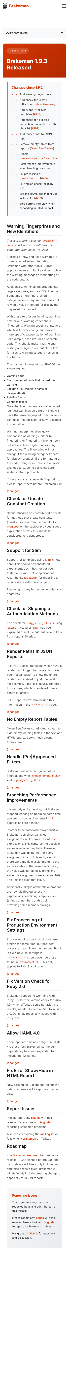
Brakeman (19, 6)
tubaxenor (31, 577)
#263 (38, 198)
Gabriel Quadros (43, 104)
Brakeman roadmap (26, 1155)
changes (13, 491)
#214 (37, 114)
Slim (48, 559)
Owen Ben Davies (42, 148)
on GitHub (31, 1233)
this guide (44, 1122)
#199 (35, 128)
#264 (44, 178)
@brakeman (28, 1138)
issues (35, 1117)
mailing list (47, 1134)
